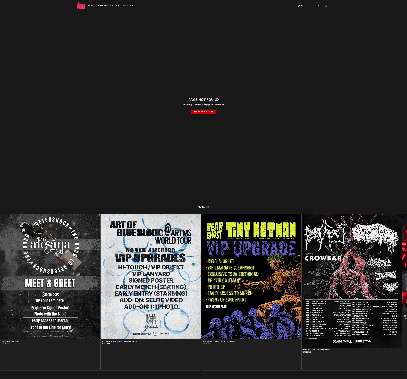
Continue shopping (203, 112)
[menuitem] (91, 5)
